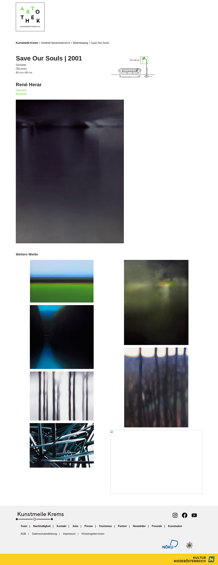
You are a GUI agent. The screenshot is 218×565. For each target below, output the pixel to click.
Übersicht (21, 90)
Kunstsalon (175, 526)
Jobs (75, 526)
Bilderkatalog (80, 43)
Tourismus (105, 526)
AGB (23, 533)
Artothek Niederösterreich (55, 43)
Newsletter (139, 526)
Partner (122, 526)
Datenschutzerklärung (44, 533)
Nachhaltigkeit (42, 526)
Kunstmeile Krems (27, 43)
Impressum (69, 533)
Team (24, 526)
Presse (88, 526)
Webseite (21, 93)
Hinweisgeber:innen (93, 533)
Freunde (157, 526)
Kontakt (61, 526)
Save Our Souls (100, 43)
